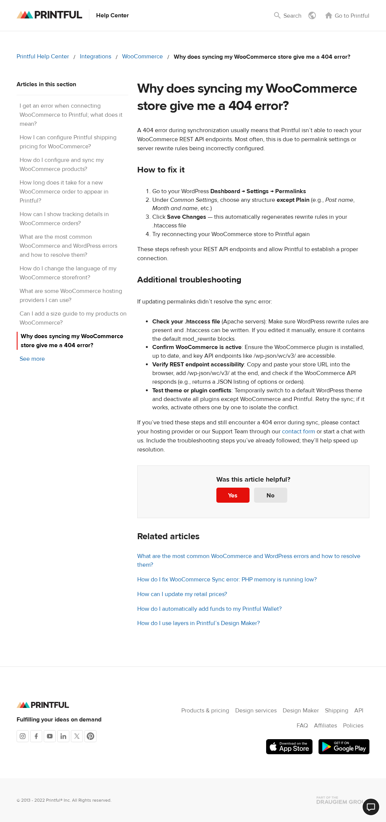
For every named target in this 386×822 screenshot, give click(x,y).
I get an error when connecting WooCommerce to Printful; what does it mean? (71, 115)
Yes (232, 495)
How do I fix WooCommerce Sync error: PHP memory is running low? (227, 579)
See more (32, 359)
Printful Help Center (43, 56)
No (270, 495)
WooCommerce (142, 56)
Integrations (95, 56)
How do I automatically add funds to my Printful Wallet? (209, 609)
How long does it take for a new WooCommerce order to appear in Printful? (64, 191)
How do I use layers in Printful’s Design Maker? (198, 623)
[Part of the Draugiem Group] (343, 800)
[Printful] (49, 14)
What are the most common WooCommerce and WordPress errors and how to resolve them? (68, 246)
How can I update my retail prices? (182, 594)
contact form (298, 431)
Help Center (112, 15)
